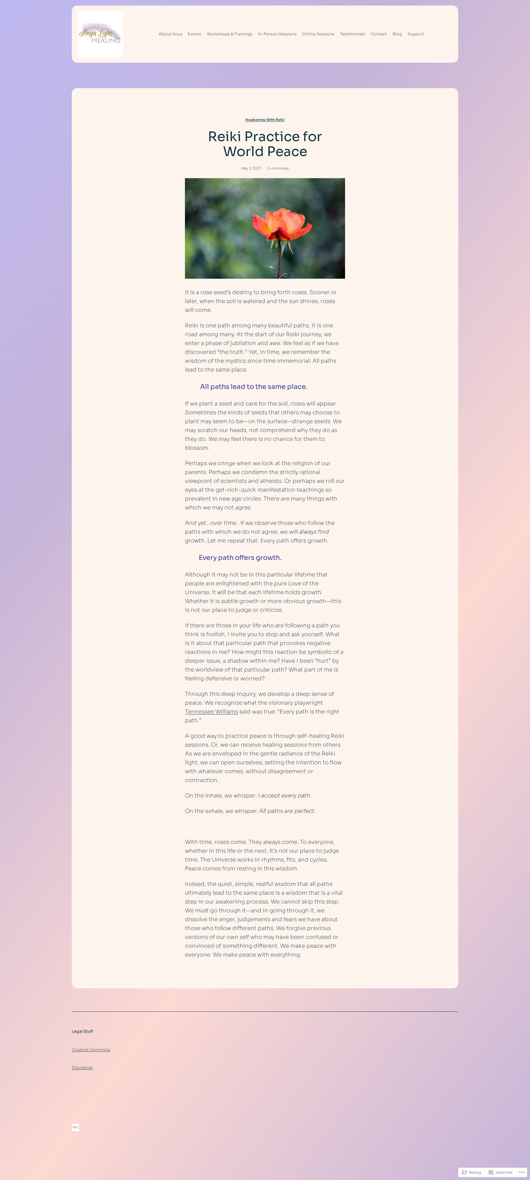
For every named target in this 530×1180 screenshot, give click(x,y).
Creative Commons (91, 1049)
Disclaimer (82, 1067)
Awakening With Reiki (265, 120)
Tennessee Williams (211, 711)
